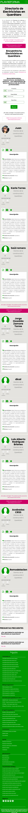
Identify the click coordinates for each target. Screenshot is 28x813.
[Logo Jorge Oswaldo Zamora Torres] (5, 320)
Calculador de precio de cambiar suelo (9, 674)
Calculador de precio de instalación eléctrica (10, 666)
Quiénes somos (5, 733)
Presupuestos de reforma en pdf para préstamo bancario (12, 776)
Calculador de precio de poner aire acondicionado (11, 670)
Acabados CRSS (18, 511)
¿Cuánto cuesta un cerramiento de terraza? (10, 795)
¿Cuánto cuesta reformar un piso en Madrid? (10, 768)
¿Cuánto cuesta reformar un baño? (8, 791)
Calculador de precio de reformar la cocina (10, 662)
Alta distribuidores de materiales (8, 761)
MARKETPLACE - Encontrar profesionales (10, 700)
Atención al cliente (5, 747)
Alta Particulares (5, 755)
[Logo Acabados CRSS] (5, 511)
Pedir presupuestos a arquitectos (8, 693)
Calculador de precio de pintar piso (8, 678)
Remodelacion (18, 569)
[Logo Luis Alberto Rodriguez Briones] (5, 440)
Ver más (3, 636)
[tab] (3, 150)
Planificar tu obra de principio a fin (8, 712)
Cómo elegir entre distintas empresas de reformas (11, 783)
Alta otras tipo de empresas (7, 763)
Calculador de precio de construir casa (9, 660)
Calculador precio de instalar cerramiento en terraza (12, 680)
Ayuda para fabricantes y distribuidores (9, 745)
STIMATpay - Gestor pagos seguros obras (10, 704)
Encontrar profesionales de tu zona (8, 718)
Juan (18, 128)
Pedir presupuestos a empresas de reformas (10, 689)
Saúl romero (18, 248)
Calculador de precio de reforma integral (9, 658)
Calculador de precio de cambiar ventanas (10, 672)
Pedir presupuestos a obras (7, 686)
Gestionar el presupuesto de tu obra (9, 722)
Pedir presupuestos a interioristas (8, 695)
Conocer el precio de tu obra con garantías (10, 714)
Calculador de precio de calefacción (9, 668)
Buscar (14, 107)
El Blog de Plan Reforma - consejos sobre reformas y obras (13, 706)
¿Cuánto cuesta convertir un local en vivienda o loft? (12, 785)
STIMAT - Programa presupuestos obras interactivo (11, 702)
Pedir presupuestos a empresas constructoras (10, 691)
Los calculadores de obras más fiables (9, 731)
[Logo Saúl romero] (5, 249)
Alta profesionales (5, 757)
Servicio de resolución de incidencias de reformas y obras (12, 726)
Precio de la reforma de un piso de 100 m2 (10, 779)
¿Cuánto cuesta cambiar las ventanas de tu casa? (11, 789)
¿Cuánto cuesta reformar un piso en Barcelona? (11, 770)
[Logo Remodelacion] (5, 571)
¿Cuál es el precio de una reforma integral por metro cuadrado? (14, 781)
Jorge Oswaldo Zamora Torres (18, 322)
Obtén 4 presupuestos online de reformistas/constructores (14, 45)
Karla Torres (18, 188)
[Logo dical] (5, 380)
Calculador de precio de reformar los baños (10, 664)
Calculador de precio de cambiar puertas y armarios (11, 676)
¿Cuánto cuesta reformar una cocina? (9, 793)
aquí (16, 812)
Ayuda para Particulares (6, 741)
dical (18, 379)
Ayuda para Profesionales (7, 743)
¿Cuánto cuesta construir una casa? (8, 774)
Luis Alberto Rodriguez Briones (18, 442)
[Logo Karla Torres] (5, 189)
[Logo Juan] (5, 129)
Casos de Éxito (5, 735)
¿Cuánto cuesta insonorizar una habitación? (10, 787)
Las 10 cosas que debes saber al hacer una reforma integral (13, 772)
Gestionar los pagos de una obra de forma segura (11, 724)
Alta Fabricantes (5, 759)
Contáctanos (4, 749)
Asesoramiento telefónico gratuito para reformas (11, 716)
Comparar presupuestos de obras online (9, 720)
